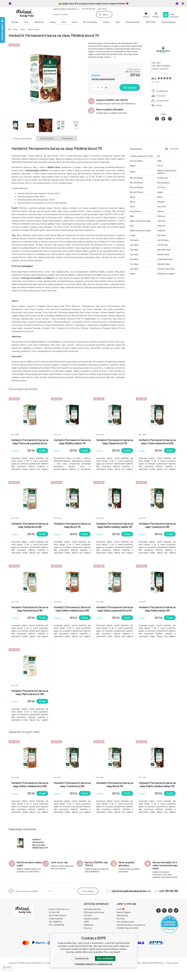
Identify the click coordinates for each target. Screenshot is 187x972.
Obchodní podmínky (92, 909)
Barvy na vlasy (33, 29)
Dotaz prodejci (162, 100)
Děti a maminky (90, 22)
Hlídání (159, 105)
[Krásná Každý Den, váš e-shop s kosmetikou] (9, 29)
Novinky (14, 22)
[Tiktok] (176, 910)
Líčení (74, 22)
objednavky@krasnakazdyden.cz (66, 9)
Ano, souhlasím (105, 958)
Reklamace (89, 925)
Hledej (105, 14)
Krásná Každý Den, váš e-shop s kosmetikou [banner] (25, 13)
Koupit (42, 450)
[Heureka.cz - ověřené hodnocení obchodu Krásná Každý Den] (169, 932)
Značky (52, 22)
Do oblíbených (162, 91)
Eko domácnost (133, 22)
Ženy (64, 22)
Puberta (106, 22)
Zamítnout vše (82, 958)
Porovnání (160, 96)
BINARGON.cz (159, 963)
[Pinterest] (164, 910)
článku (55, 183)
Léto (26, 22)
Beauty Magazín (169, 22)
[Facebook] (158, 910)
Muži (118, 22)
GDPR (86, 921)
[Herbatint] (163, 56)
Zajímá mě (38, 22)
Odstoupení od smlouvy (94, 912)
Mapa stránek (172, 963)
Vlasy (23, 29)
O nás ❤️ (121, 909)
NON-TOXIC (151, 22)
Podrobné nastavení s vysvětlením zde (93, 964)
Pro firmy (121, 918)
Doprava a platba (91, 918)
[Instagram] (170, 910)
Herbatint (164, 68)
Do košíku (129, 87)
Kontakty (88, 915)
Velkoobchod (122, 915)
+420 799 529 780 (88, 9)
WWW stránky (140, 963)
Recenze (88, 928)
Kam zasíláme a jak (125, 921)
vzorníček (121, 278)
